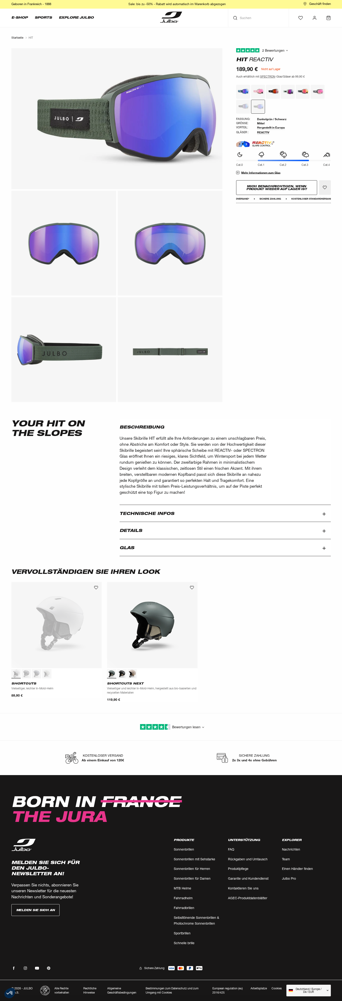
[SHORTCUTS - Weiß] (16, 673)
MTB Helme (182, 888)
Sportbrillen (182, 933)
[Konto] (314, 18)
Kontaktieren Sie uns (243, 888)
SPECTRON (267, 76)
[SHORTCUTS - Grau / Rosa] (46, 673)
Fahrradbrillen (184, 908)
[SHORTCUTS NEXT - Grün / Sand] (111, 673)
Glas (127, 547)
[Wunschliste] (300, 18)
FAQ (231, 849)
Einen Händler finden (297, 869)
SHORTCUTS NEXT (125, 683)
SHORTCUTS (23, 683)
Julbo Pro (289, 878)
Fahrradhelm (183, 898)
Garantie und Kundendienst (248, 878)
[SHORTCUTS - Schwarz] (26, 673)
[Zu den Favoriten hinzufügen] (325, 187)
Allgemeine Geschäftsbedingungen (121, 990)
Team (286, 859)
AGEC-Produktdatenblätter (247, 898)
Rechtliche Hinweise (89, 990)
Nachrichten (291, 849)
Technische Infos (147, 513)
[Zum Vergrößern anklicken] (116, 118)
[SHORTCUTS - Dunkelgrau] (36, 673)
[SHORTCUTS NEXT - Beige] (132, 673)
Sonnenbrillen (184, 849)
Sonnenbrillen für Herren (192, 869)
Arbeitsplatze (259, 988)
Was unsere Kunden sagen (283, 50)
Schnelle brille (184, 943)
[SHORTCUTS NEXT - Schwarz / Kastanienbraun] (122, 673)
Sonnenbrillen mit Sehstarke (194, 859)
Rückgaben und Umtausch (248, 859)
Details (131, 530)
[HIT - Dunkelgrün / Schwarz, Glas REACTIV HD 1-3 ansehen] (243, 92)
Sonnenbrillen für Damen (192, 878)
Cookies (277, 988)
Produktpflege (238, 869)
